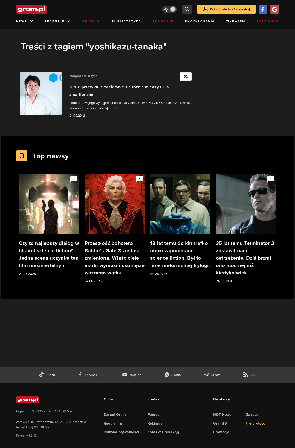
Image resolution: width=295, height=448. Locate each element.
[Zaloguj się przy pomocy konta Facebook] (263, 9)
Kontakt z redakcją (164, 432)
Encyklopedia (200, 21)
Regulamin (113, 423)
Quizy (88, 21)
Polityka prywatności (121, 432)
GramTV (220, 423)
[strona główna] (43, 9)
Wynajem (235, 21)
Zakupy (252, 414)
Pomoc (153, 414)
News (21, 21)
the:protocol (256, 423)
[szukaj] (187, 9)
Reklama (155, 423)
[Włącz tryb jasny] (169, 9)
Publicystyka (127, 21)
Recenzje (55, 21)
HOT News (222, 414)
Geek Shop (268, 21)
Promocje (163, 21)
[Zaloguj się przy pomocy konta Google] (274, 9)
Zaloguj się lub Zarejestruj (230, 9)
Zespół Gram (115, 414)
